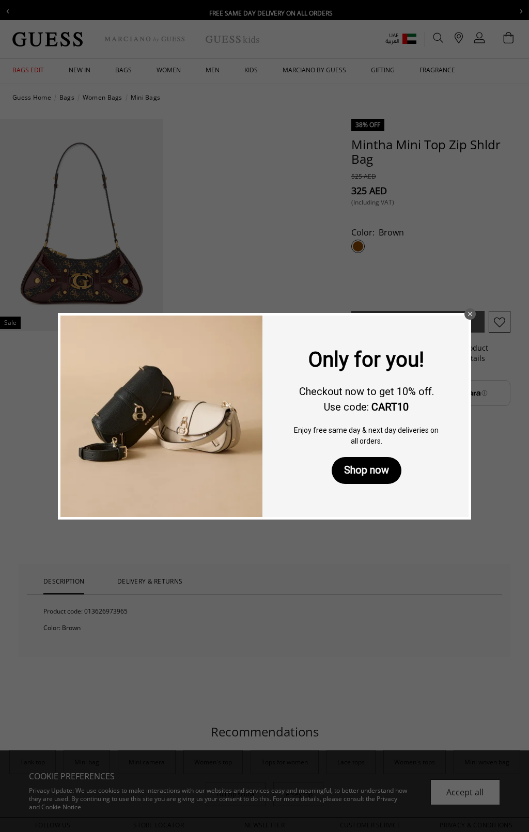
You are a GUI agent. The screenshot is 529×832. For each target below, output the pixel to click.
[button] (470, 314)
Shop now (366, 470)
